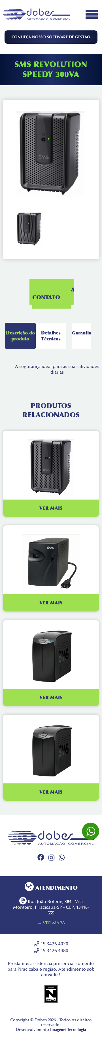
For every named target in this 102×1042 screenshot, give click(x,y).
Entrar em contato (53, 293)
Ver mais (50, 508)
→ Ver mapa (51, 923)
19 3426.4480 (54, 950)
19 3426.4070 (54, 944)
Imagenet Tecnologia (68, 1029)
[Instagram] (51, 859)
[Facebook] (41, 859)
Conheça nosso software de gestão (51, 37)
